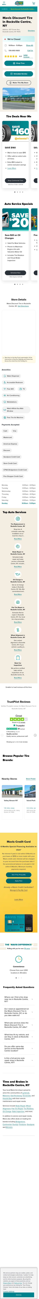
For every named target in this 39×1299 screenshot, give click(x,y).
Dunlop (15, 1124)
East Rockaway (16, 1096)
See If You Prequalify (19, 875)
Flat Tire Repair (17, 1109)
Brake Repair (20, 1106)
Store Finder (31, 779)
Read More (18, 539)
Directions (31, 31)
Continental (7, 1124)
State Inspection (18, 1111)
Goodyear (30, 1124)
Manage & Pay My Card (18, 890)
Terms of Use (18, 1283)
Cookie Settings (8, 1291)
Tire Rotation (28, 1109)
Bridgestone (20, 1122)
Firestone (22, 1124)
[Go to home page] (19, 3)
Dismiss (18, 1295)
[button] (14, 284)
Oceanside (27, 1096)
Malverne (6, 1096)
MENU (4, 4)
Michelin (9, 1127)
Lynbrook (25, 1093)
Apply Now (18, 881)
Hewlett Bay (7, 1098)
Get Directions (23, 306)
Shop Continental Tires (15, 180)
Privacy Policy (7, 1283)
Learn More (11, 168)
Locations (5, 9)
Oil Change (7, 1111)
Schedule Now (15, 273)
